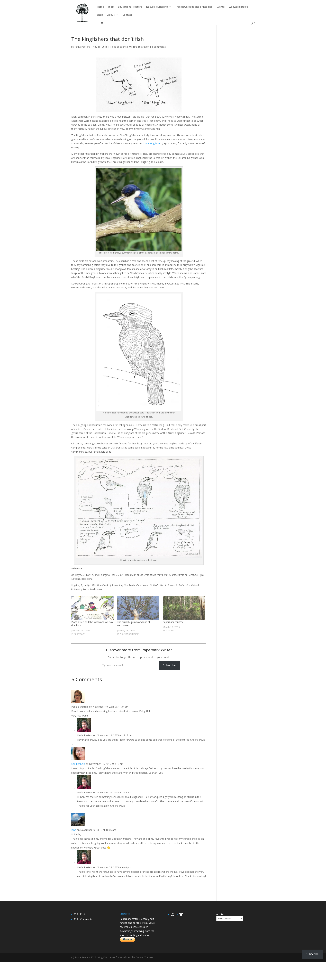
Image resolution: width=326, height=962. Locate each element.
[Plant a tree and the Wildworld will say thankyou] (92, 608)
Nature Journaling (157, 7)
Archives (220, 914)
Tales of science (119, 46)
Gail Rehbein (78, 763)
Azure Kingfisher (152, 143)
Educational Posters (130, 7)
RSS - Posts (80, 914)
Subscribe (169, 665)
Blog (111, 7)
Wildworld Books (238, 7)
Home (100, 7)
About (111, 15)
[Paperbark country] (184, 608)
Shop (100, 15)
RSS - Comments (83, 919)
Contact (127, 15)
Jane (73, 829)
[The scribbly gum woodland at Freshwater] (138, 608)
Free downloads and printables (194, 7)
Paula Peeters (82, 46)
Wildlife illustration (139, 46)
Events (220, 7)
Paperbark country (173, 622)
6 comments (159, 46)
